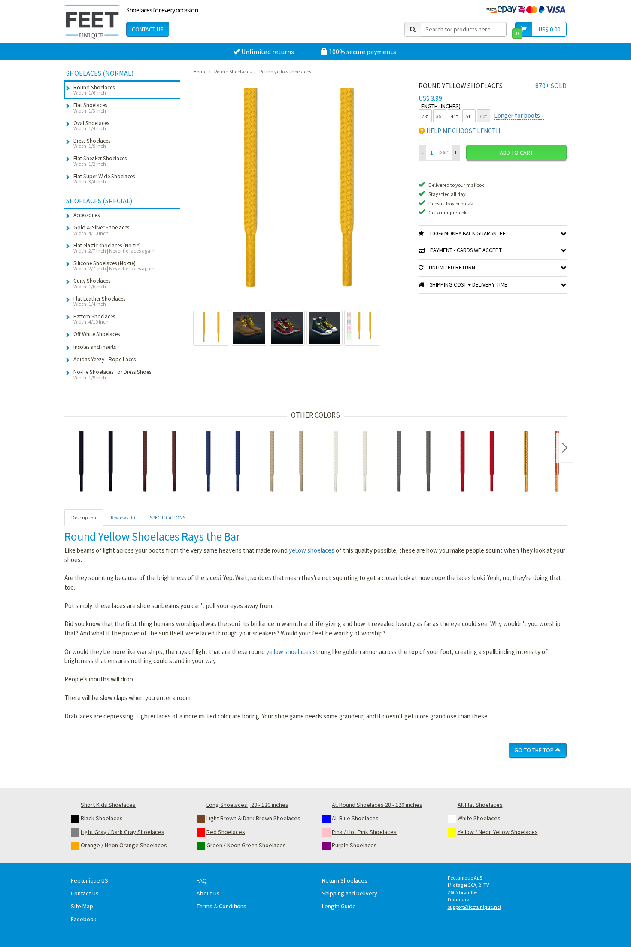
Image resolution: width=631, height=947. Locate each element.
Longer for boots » (519, 115)
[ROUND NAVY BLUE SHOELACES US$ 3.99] (223, 463)
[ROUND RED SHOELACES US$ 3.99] (477, 463)
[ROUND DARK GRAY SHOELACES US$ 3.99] (414, 463)
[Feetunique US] (92, 21)
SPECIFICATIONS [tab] (167, 517)
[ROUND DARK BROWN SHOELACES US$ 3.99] (159, 463)
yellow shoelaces (311, 550)
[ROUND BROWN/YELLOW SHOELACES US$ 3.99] (541, 463)
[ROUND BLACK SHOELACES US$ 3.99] (96, 463)
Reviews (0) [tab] (123, 517)
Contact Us (148, 29)
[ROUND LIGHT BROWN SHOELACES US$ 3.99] (287, 463)
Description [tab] (83, 517)
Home (199, 71)
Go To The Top (534, 750)
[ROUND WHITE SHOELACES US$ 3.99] (350, 463)
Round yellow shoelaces (285, 71)
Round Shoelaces (233, 71)
